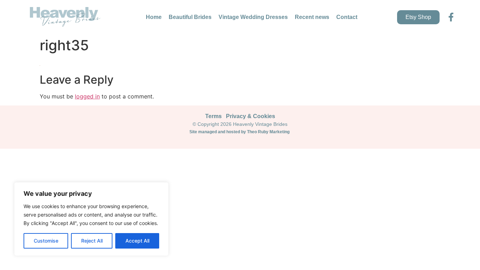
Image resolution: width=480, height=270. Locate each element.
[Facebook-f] (451, 17)
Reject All (92, 241)
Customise (46, 241)
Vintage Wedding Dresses (253, 17)
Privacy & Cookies (250, 116)
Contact (346, 17)
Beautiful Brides (190, 17)
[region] (91, 219)
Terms (213, 116)
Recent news (312, 17)
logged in (87, 96)
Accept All (137, 241)
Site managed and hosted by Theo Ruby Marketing (240, 131)
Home (154, 17)
